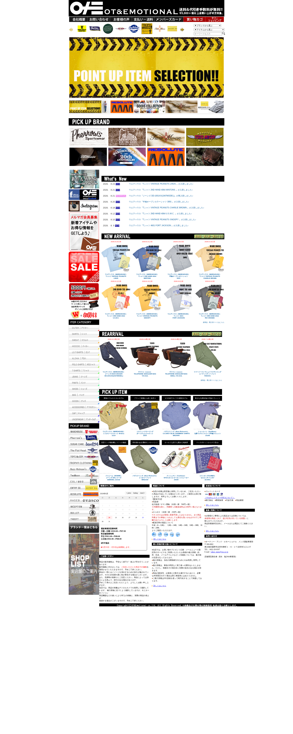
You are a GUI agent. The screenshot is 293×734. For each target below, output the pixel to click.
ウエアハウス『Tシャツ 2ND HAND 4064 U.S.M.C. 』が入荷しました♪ (160, 213)
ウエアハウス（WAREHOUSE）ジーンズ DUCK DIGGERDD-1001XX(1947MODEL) (114, 374)
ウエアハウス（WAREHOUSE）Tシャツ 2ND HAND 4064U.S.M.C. (116, 316)
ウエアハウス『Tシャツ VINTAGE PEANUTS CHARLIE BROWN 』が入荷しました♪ (166, 207)
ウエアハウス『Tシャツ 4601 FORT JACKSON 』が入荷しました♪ (158, 225)
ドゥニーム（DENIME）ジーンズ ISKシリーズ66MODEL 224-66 (113, 478)
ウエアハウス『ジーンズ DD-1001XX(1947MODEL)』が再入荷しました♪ (161, 196)
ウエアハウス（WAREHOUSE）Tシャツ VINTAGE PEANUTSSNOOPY (147, 316)
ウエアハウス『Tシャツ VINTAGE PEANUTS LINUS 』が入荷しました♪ (161, 184)
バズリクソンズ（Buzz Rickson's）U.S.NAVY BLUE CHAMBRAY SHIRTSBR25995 (176, 433)
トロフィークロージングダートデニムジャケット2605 (145, 433)
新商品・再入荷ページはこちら (213, 322)
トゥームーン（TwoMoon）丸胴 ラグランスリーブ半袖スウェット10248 (207, 433)
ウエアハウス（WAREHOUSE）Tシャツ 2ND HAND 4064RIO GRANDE (210, 316)
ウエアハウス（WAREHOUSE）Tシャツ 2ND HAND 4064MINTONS (147, 276)
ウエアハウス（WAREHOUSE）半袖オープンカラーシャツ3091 (179, 276)
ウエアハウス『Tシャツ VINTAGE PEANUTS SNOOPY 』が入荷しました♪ (162, 219)
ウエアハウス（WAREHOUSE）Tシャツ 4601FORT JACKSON (179, 316)
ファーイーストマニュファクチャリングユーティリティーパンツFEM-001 (207, 374)
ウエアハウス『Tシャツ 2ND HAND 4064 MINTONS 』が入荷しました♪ (161, 190)
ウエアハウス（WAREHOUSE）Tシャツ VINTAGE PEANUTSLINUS (116, 276)
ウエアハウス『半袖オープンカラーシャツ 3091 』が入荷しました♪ (159, 202)
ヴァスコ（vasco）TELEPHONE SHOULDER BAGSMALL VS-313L (176, 374)
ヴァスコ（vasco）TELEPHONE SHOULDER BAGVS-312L (145, 374)
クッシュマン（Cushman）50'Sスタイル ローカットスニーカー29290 (176, 478)
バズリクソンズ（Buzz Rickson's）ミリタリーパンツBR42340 (144, 478)
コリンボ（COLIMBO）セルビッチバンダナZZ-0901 (207, 478)
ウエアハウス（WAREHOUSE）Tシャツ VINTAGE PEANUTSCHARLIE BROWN (210, 276)
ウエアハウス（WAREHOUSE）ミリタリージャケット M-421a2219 (114, 433)
